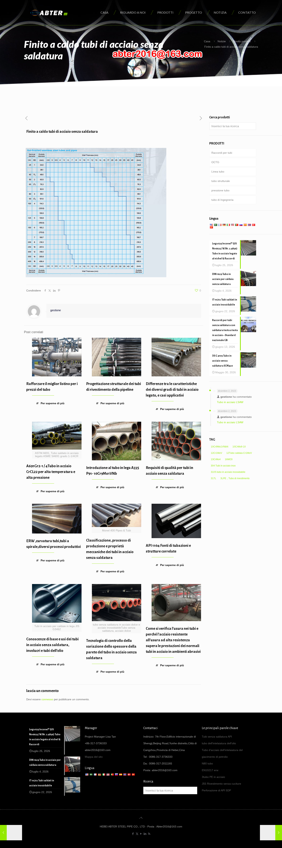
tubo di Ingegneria (222, 199)
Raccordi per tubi (221, 152)
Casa (207, 41)
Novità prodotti (242, 41)
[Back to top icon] (140, 818)
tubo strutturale (220, 181)
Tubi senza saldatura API (217, 736)
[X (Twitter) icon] (137, 833)
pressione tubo (220, 190)
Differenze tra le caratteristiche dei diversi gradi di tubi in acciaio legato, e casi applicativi (172, 389)
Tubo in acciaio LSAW (230, 402)
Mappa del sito (94, 756)
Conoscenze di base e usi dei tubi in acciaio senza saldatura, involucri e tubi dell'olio (52, 645)
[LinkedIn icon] (145, 833)
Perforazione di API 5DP (216, 790)
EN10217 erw (210, 770)
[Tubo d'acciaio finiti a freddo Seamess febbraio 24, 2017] (11, 832)
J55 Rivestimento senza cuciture (221, 783)
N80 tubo (207, 763)
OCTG (215, 162)
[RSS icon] (149, 833)
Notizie (222, 41)
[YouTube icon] (141, 833)
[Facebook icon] (133, 833)
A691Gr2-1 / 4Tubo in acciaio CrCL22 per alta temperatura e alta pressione (50, 472)
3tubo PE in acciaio (213, 776)
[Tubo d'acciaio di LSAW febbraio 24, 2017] (271, 832)
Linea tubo (217, 171)
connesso (47, 699)
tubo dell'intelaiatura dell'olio (219, 743)
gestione (55, 310)
